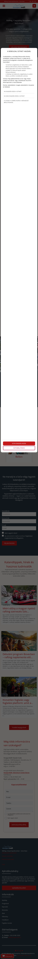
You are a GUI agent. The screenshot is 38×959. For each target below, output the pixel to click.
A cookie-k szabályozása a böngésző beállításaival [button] (16, 101)
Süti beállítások (19, 448)
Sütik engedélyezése (19, 443)
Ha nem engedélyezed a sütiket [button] (14, 96)
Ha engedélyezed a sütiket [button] (12, 91)
